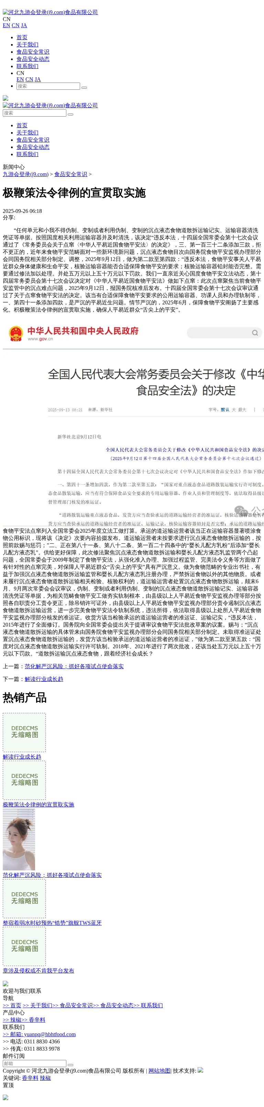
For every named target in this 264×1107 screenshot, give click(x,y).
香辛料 (30, 1078)
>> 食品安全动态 (113, 1005)
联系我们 (27, 66)
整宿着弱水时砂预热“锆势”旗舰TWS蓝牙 (52, 923)
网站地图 (159, 1071)
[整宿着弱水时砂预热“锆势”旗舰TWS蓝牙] (24, 916)
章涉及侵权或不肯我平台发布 (38, 971)
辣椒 (45, 1078)
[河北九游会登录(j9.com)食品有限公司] (50, 12)
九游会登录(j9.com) (25, 174)
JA (24, 25)
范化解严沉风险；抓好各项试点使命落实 (74, 666)
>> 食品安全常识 (72, 1005)
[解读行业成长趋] (24, 750)
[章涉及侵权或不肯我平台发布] (24, 964)
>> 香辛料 (33, 1020)
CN (16, 25)
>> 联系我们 (148, 1005)
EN (6, 25)
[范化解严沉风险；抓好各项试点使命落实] (19, 868)
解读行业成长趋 (44, 679)
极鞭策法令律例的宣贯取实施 (38, 804)
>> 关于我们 (37, 1005)
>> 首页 (12, 1005)
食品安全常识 (33, 52)
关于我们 (27, 44)
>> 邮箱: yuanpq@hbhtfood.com (39, 1034)
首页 (22, 37)
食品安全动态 (33, 59)
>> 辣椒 (12, 1020)
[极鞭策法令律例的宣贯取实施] (24, 798)
